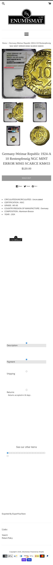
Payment (11, 361)
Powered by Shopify (37, 552)
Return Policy (7, 538)
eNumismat (26, 552)
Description (12, 345)
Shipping (11, 373)
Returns (10, 392)
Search (5, 535)
